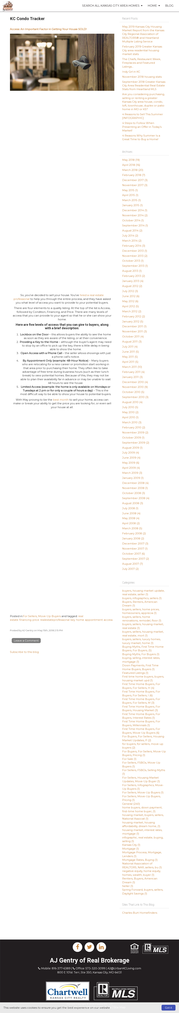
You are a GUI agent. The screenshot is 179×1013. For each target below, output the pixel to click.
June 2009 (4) (131, 457)
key (72, 619)
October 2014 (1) (133, 220)
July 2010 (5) (130, 407)
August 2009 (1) (132, 447)
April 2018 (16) (131, 165)
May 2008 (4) (130, 518)
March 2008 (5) (132, 528)
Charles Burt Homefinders (139, 912)
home (80, 619)
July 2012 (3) (130, 291)
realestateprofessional (55, 619)
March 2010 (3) (132, 422)
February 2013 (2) (133, 276)
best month (61, 399)
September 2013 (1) (135, 265)
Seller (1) (127, 886)
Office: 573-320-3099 (90, 968)
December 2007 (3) (135, 543)
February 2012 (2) (133, 316)
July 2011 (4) (130, 346)
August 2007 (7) (132, 563)
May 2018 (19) (131, 159)
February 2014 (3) (133, 245)
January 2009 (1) (133, 478)
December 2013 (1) (134, 250)
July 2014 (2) (130, 235)
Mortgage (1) (130, 848)
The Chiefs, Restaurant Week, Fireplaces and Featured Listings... (141, 62)
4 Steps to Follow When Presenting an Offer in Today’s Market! (142, 126)
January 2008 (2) (133, 538)
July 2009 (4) (130, 452)
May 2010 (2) (130, 412)
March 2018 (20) (132, 170)
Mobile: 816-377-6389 (55, 968)
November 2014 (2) (135, 215)
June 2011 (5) (130, 351)
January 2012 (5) (132, 321)
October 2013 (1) (133, 260)
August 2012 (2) (132, 286)
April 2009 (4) (131, 467)
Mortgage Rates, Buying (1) (140, 859)
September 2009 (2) (135, 442)
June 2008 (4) (131, 513)
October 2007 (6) (133, 553)
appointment (94, 619)
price (35, 619)
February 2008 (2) (134, 533)
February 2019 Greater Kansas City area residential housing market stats (142, 50)
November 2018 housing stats (142, 76)
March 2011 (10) (132, 367)
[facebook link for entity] (77, 946)
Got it (168, 1007)
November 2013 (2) (135, 255)
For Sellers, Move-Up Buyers (42, 616)
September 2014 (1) (135, 225)
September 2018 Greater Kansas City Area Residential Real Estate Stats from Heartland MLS (143, 85)
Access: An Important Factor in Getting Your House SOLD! (48, 29)
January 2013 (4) (133, 281)
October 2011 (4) (133, 336)
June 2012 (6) (130, 296)
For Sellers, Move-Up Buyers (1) (143, 792)
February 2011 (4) (133, 372)
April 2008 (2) (131, 523)
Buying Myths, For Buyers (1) (140, 654)
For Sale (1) (129, 759)
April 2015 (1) (130, 195)
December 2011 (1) (134, 326)
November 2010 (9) (135, 387)
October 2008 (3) (133, 493)
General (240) (131, 803)
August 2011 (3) (132, 341)
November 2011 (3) (134, 331)
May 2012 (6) (130, 301)
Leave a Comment (26, 640)
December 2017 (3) (135, 180)
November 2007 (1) (135, 548)
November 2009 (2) (135, 432)
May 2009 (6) (130, 462)
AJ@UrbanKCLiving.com (124, 968)
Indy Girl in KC (131, 71)
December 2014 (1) (134, 210)
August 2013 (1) (132, 270)
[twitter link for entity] (89, 946)
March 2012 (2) (131, 311)
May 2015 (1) (130, 190)
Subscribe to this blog (24, 652)
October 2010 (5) (133, 392)
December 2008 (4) (135, 483)
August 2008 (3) (132, 503)
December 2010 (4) (135, 382)
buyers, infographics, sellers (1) (142, 598)
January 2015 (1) (132, 205)
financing (25, 619)
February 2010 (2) (133, 427)
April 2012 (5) (130, 306)
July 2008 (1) (130, 508)
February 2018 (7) (133, 175)
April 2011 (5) (130, 361)
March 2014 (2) (132, 240)
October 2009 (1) (133, 437)
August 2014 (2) (132, 230)
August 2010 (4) (132, 402)
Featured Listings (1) (135, 673)
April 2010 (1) (130, 417)
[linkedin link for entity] (101, 946)
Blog (169, 5)
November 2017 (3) (135, 185)
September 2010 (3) (135, 397)
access (108, 619)
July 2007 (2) (130, 568)
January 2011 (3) (132, 377)
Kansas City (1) (131, 844)
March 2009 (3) (132, 472)
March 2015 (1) (131, 200)
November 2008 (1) (135, 488)
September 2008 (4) (135, 498)
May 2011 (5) (130, 356)
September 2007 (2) (135, 558)
